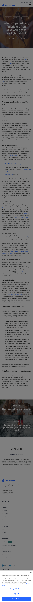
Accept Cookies (16, 598)
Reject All (16, 594)
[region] (16, 586)
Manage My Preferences (16, 589)
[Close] (31, 573)
